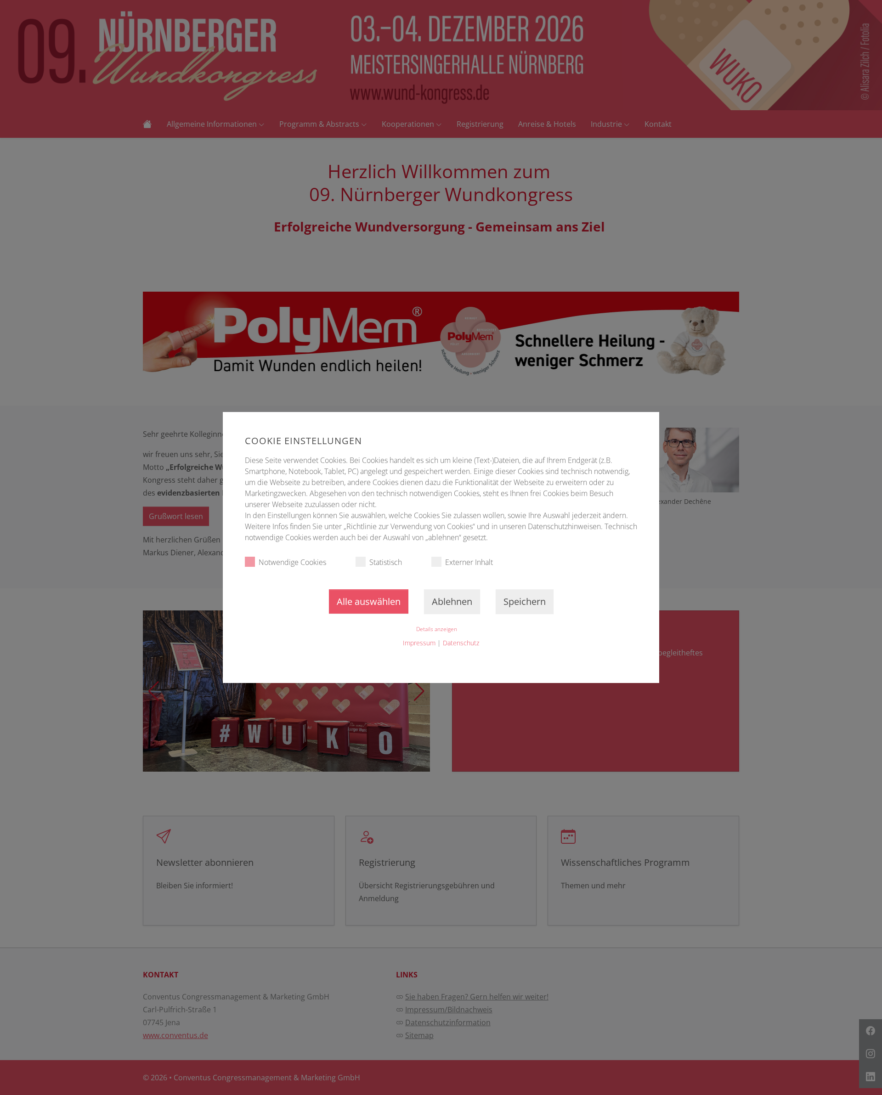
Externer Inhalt (469, 562)
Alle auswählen (369, 601)
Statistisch (385, 562)
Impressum (419, 642)
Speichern (524, 601)
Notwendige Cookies (292, 562)
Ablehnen (452, 601)
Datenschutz (461, 642)
